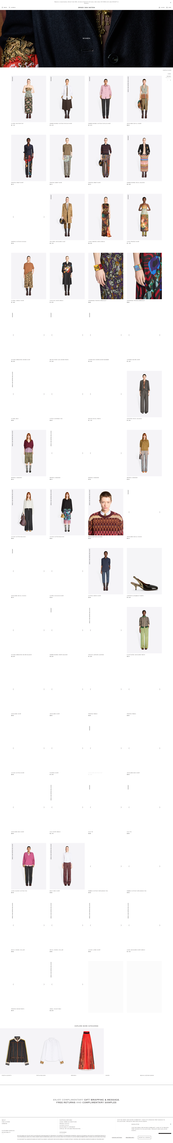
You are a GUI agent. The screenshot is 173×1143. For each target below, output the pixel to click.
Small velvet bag (55, 1008)
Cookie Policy (64, 1125)
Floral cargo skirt (17, 300)
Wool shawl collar (18, 949)
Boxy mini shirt (55, 890)
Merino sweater (16, 477)
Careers (4, 1123)
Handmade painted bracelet (97, 300)
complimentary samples (99, 1102)
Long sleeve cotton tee (19, 890)
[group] (17, 1053)
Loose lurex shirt (94, 949)
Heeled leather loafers (96, 654)
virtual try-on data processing (70, 1128)
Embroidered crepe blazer (58, 654)
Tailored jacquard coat (57, 241)
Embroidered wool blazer (136, 182)
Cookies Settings (117, 1137)
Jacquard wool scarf (134, 123)
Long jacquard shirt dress (136, 949)
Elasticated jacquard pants (136, 654)
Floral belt (15, 418)
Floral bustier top (17, 123)
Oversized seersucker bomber (98, 359)
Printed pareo (92, 713)
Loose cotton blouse (18, 536)
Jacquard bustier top (95, 772)
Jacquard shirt (16, 713)
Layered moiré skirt (133, 359)
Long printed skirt (133, 241)
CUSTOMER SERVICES (8, 1130)
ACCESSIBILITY (6, 1132)
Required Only (130, 1137)
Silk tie (90, 831)
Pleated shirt (54, 772)
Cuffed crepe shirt (94, 595)
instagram (63, 1132)
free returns (66, 1102)
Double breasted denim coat (20, 359)
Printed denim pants (17, 1008)
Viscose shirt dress (56, 300)
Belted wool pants (94, 418)
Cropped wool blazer (134, 418)
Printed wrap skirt (17, 182)
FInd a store (6, 1121)
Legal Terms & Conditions (68, 1121)
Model (169, 76)
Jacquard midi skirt (133, 772)
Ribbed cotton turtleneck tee (98, 890)
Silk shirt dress (55, 831)
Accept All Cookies (144, 1137)
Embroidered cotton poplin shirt (61, 123)
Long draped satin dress (96, 241)
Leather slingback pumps (135, 595)
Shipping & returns (66, 1120)
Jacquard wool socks (134, 536)
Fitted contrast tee (56, 418)
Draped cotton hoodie (18, 241)
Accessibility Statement (67, 1127)
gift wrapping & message (101, 1100)
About (4, 1120)
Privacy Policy (64, 1123)
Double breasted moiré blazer (21, 654)
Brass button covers (95, 536)
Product (168, 77)
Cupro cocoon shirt (57, 595)
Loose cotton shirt (17, 772)
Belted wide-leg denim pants (59, 359)
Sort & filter (167, 70)
